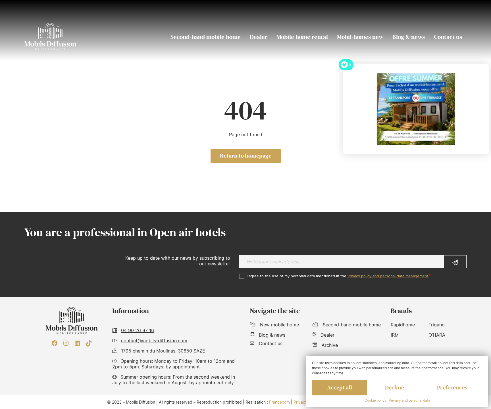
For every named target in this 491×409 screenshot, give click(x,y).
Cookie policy (375, 400)
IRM (395, 335)
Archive (330, 345)
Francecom (279, 402)
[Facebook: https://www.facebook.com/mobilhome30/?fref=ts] (54, 343)
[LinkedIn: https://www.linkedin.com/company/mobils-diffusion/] (77, 343)
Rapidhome (403, 325)
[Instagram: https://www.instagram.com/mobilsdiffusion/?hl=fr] (66, 343)
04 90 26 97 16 (137, 330)
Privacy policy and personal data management (388, 276)
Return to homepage (245, 155)
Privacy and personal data (409, 400)
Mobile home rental (302, 37)
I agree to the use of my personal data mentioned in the (337, 276)
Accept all (339, 387)
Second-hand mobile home (205, 37)
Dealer (258, 37)
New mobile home (279, 325)
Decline (394, 387)
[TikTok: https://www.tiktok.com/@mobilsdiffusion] (88, 343)
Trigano (436, 325)
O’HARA (436, 335)
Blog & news (408, 37)
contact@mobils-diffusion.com (154, 340)
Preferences (452, 387)
